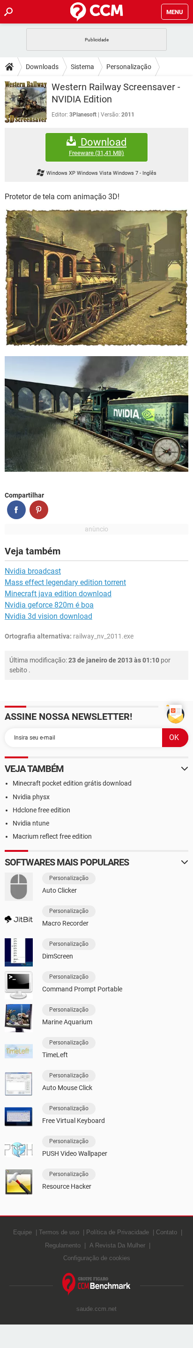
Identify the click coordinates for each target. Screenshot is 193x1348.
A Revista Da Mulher (117, 1245)
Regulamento (63, 1245)
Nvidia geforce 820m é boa (49, 604)
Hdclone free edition (41, 810)
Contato (166, 1232)
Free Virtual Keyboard (73, 1120)
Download (97, 146)
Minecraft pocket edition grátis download (72, 783)
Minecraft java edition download (58, 593)
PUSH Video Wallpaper (74, 1153)
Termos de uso (59, 1232)
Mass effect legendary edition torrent (65, 582)
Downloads (42, 66)
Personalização (128, 66)
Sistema (82, 66)
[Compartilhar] (16, 509)
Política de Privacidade (117, 1232)
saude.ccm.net (96, 1308)
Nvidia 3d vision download (48, 616)
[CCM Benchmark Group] (96, 1284)
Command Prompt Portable (82, 989)
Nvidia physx (31, 797)
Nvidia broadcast (33, 571)
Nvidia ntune (31, 823)
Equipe (22, 1232)
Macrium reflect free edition (52, 836)
